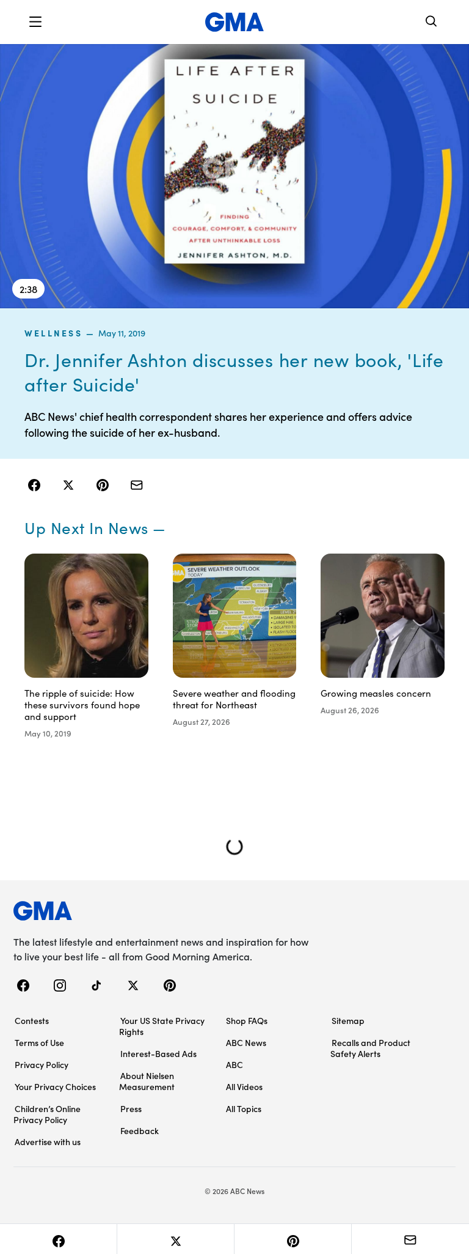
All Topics (243, 1108)
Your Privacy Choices (55, 1086)
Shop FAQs (246, 1020)
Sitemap (348, 1020)
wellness (53, 333)
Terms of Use (39, 1042)
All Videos (244, 1086)
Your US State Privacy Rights (162, 1025)
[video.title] (234, 176)
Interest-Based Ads (158, 1053)
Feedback (139, 1130)
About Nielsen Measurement (147, 1081)
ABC (234, 1064)
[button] (35, 22)
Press (131, 1108)
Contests (32, 1020)
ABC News (246, 1042)
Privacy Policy (41, 1064)
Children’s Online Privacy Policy (47, 1114)
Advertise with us (48, 1141)
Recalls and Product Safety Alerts (370, 1047)
